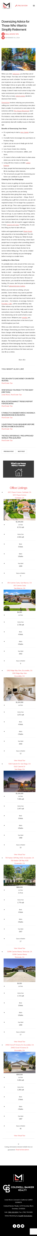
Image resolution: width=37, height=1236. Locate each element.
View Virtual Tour (19, 760)
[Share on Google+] (34, 359)
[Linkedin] (22, 1226)
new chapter (24, 132)
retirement (16, 74)
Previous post (9, 451)
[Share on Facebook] (30, 359)
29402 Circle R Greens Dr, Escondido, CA (19, 1045)
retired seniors (20, 96)
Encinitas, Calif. (7, 304)
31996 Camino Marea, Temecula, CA (19, 951)
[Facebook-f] (14, 1226)
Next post (21, 451)
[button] (21, 5)
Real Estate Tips (12, 34)
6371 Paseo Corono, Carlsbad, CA (19, 492)
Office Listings (18, 488)
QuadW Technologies (25, 1216)
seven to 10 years (13, 225)
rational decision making (17, 286)
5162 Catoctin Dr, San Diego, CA (20, 764)
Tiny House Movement (21, 111)
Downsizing (5, 102)
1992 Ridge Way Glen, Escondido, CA (19, 670)
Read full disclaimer (22, 1150)
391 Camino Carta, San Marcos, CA (19, 583)
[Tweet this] (27, 359)
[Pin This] (32, 359)
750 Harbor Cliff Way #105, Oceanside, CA (19, 858)
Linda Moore (6, 395)
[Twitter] (18, 1226)
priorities (25, 317)
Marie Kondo (28, 231)
